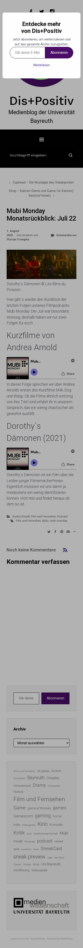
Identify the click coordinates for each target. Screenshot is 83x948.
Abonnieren (59, 52)
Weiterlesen (41, 65)
